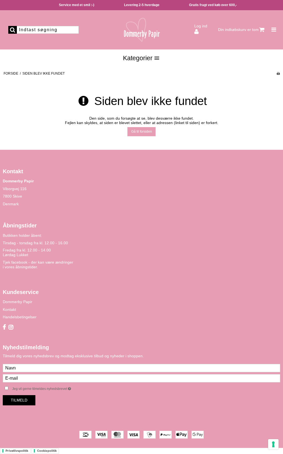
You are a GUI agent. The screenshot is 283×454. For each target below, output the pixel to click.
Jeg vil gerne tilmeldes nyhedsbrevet (55, 387)
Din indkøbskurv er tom (238, 29)
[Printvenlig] (278, 73)
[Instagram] (11, 327)
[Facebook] (4, 327)
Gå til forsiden (141, 131)
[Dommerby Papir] (141, 30)
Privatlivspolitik (17, 451)
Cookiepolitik (47, 451)
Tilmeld (19, 400)
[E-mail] (141, 378)
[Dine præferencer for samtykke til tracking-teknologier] (273, 444)
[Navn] (141, 368)
